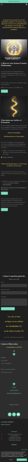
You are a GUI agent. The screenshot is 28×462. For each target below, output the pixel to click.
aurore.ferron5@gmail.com (14, 393)
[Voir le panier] (26, 4)
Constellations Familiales (15, 440)
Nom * (2, 282)
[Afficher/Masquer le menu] (1, 4)
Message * (4, 297)
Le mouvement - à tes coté (15, 438)
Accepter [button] (22, 459)
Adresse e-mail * (5, 289)
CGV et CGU (24, 449)
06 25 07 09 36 (14, 390)
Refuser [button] (11, 459)
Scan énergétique (15, 435)
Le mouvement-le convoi (14, 437)
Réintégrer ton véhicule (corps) (15, 434)
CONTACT (14, 444)
